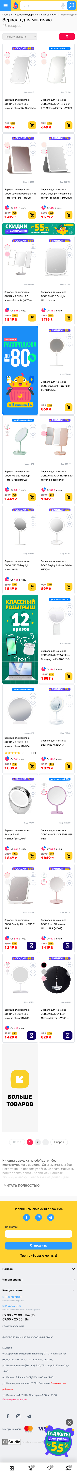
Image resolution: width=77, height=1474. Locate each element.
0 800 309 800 (12, 1297)
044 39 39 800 (11, 1306)
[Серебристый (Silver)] (43, 971)
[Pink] (7, 254)
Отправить (38, 1245)
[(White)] (7, 971)
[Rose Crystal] (7, 61)
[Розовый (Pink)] (7, 433)
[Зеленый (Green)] (7, 426)
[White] (7, 55)
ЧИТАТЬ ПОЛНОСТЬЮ (22, 1185)
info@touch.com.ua (13, 1326)
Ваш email (11, 1227)
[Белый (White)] (43, 785)
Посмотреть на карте (14, 1399)
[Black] (43, 965)
